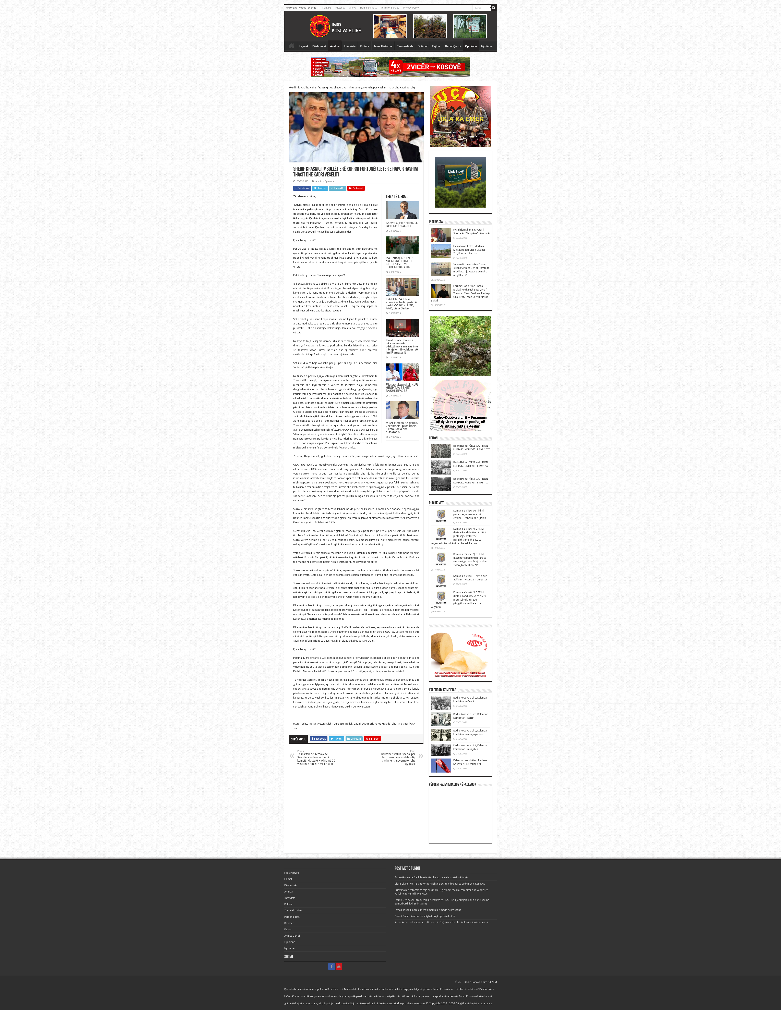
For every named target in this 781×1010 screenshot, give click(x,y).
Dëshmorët (319, 46)
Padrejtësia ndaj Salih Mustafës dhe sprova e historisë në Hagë (431, 877)
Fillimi (295, 87)
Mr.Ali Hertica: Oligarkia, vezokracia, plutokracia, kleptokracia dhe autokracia (402, 427)
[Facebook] (331, 966)
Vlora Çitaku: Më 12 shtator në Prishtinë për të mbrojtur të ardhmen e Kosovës (440, 883)
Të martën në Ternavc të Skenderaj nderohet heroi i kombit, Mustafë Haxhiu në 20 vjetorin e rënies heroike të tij (316, 757)
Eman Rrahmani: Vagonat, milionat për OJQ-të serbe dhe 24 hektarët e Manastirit (441, 922)
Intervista (350, 46)
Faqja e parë (291, 45)
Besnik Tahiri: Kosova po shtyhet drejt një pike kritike (425, 916)
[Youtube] (339, 966)
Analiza (334, 46)
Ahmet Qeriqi (452, 46)
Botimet (423, 46)
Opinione (471, 46)
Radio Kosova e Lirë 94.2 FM (481, 982)
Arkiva (352, 7)
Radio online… (368, 7)
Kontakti (326, 7)
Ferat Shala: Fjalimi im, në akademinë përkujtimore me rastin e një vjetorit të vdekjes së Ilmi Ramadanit (402, 346)
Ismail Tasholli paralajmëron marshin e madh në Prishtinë (428, 909)
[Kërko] (494, 8)
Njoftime (486, 46)
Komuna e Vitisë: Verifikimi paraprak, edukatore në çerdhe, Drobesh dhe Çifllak (469, 514)
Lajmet (303, 46)
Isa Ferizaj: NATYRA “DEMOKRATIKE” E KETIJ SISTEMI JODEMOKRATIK (399, 262)
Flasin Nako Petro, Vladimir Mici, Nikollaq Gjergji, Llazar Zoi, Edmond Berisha (469, 250)
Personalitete (405, 46)
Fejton (436, 46)
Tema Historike (383, 46)
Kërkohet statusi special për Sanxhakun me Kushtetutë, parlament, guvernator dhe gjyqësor (398, 757)
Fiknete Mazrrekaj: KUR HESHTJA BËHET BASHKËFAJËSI (402, 387)
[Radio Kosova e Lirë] (390, 26)
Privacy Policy (411, 7)
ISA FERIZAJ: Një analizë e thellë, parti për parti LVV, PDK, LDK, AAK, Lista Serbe (402, 303)
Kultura (364, 46)
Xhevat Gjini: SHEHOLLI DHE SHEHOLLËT (402, 224)
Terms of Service (390, 7)
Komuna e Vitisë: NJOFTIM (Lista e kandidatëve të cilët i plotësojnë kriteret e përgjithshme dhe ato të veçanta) (458, 599)
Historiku (340, 7)
